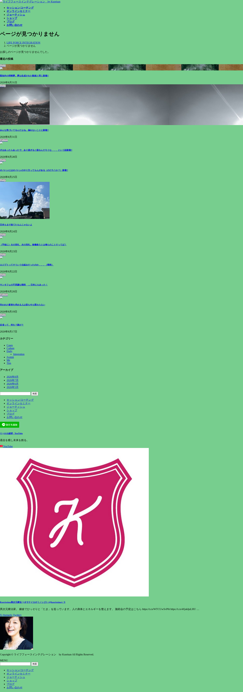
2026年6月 (13, 383)
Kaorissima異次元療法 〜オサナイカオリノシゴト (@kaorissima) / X (32, 602)
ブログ (11, 413)
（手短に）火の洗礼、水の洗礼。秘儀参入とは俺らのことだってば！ (33, 244)
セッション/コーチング (20, 399)
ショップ (12, 410)
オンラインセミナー (18, 403)
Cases (10, 345)
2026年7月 (13, 380)
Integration (18, 354)
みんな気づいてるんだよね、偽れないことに (24, 130)
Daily (9, 351)
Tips (9, 363)
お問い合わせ (14, 417)
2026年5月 (13, 387)
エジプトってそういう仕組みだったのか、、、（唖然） (27, 265)
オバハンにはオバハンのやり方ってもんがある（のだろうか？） (34, 170)
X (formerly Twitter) (10, 615)
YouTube (8, 446)
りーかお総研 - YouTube (11, 433)
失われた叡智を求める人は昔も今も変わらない (22, 304)
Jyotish (10, 357)
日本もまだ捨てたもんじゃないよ (16, 224)
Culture (10, 348)
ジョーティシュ (16, 406)
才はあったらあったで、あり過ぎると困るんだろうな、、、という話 (36, 150)
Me (8, 360)
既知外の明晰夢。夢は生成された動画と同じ (24, 75)
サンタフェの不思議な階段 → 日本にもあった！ (24, 284)
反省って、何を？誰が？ (12, 325)
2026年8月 (13, 376)
